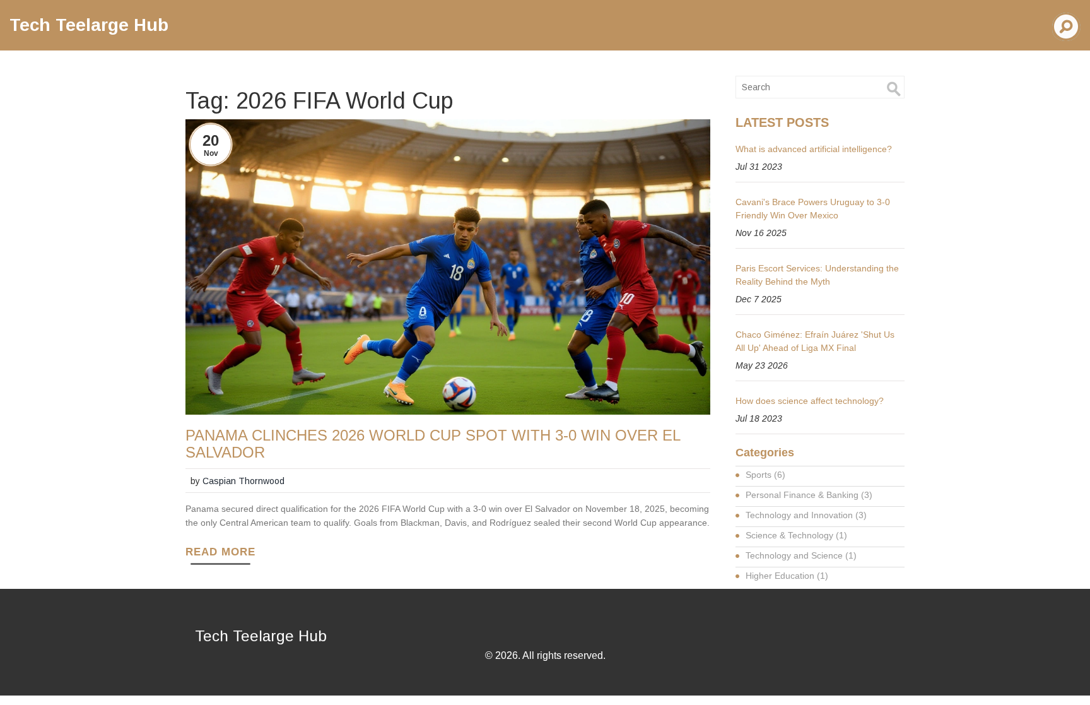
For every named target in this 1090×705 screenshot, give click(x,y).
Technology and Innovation (806, 515)
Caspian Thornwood (243, 481)
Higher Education (787, 576)
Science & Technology (796, 535)
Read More (220, 552)
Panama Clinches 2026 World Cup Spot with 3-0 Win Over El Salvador (432, 443)
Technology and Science (801, 555)
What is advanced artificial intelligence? (813, 149)
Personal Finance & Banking (809, 495)
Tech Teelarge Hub (88, 25)
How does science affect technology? (809, 401)
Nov (211, 153)
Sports (765, 475)
